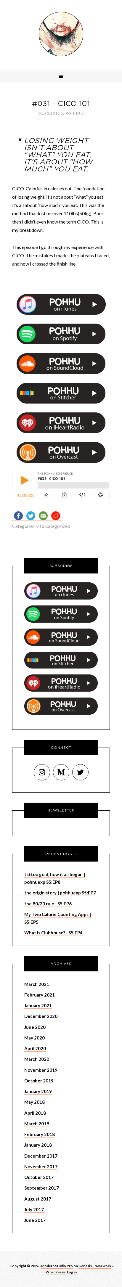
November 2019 (40, 1070)
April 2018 (35, 1113)
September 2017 (41, 1187)
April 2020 (35, 1048)
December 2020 (40, 1016)
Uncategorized (55, 526)
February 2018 (39, 1134)
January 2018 (38, 1145)
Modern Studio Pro (57, 1266)
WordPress (55, 1272)
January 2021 (38, 1005)
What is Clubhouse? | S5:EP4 (53, 932)
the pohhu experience (61, 34)
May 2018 (34, 1102)
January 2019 (38, 1091)
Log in (72, 1272)
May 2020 (34, 1037)
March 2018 (36, 1123)
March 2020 (36, 1059)
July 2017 (34, 1209)
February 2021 (39, 994)
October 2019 (39, 1080)
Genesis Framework (94, 1266)
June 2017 (35, 1220)
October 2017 (39, 1177)
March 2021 (36, 984)
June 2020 (35, 1027)
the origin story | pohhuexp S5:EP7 (60, 892)
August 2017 (37, 1198)
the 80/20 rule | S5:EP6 (48, 903)
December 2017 (40, 1156)
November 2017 (40, 1166)
